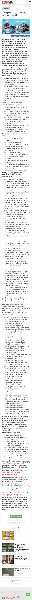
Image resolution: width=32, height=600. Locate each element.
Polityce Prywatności (10, 598)
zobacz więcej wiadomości (16, 522)
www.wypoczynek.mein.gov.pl (11, 495)
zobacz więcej (16, 581)
